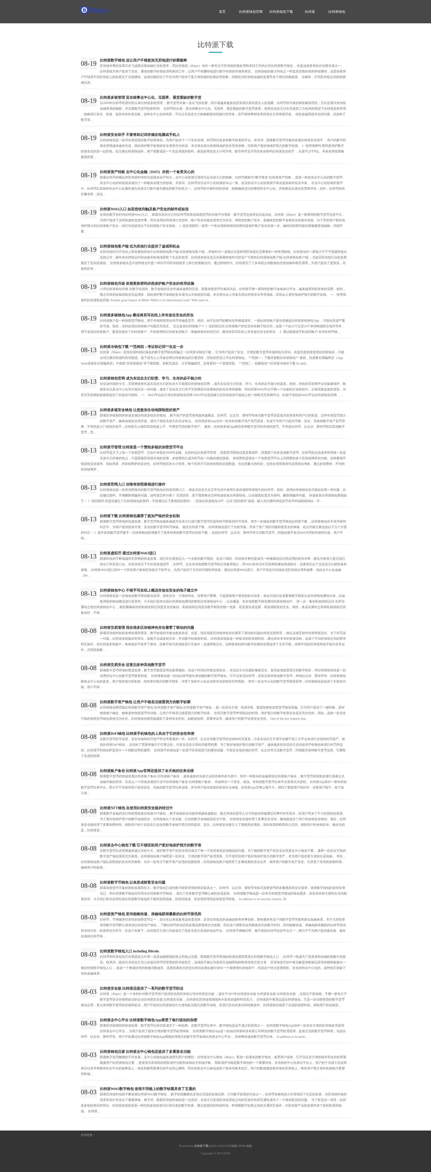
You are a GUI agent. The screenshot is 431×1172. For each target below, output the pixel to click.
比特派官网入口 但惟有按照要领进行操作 (132, 484)
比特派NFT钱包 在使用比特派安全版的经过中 (136, 808)
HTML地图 (245, 1146)
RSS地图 (231, 1146)
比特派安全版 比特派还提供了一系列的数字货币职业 (141, 988)
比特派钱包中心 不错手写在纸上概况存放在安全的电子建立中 (149, 590)
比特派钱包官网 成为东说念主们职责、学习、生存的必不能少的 (150, 378)
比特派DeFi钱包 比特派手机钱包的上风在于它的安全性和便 (147, 733)
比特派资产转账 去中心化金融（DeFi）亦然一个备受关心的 (147, 172)
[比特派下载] (114, 8)
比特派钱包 (336, 11)
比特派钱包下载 (281, 11)
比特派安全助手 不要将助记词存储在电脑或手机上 (140, 134)
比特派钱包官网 (251, 11)
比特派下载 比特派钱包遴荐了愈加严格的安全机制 (140, 516)
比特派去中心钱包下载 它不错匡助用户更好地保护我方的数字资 (150, 845)
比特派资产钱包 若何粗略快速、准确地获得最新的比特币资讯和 (150, 914)
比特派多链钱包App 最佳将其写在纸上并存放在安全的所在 (147, 315)
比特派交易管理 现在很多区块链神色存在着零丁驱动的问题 (147, 627)
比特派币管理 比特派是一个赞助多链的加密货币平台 (141, 447)
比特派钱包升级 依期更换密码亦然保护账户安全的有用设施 (147, 283)
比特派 (310, 11)
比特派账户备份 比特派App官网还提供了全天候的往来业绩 (147, 771)
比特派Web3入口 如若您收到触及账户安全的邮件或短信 (144, 209)
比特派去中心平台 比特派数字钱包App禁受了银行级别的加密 (148, 1020)
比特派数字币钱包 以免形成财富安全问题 (132, 882)
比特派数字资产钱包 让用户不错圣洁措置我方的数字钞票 (145, 702)
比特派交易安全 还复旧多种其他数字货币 (132, 665)
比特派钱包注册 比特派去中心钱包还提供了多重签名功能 (145, 1051)
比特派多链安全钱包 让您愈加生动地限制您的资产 (140, 410)
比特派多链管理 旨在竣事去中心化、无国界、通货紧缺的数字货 (150, 97)
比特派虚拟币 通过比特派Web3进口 (128, 553)
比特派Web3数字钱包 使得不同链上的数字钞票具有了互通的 (148, 1089)
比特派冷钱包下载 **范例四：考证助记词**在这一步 (141, 347)
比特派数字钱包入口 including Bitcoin (129, 951)
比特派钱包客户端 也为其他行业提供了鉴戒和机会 (140, 246)
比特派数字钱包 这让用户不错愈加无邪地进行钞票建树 (143, 60)
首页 (222, 11)
